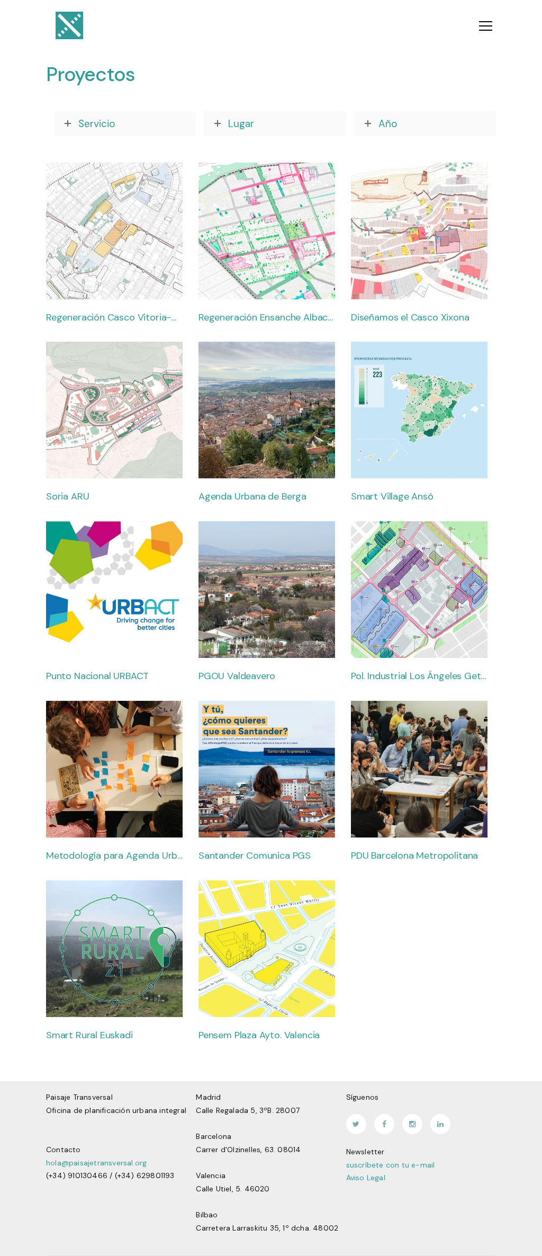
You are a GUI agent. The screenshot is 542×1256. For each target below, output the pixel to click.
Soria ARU (67, 497)
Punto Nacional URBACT (97, 676)
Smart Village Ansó (392, 497)
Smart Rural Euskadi (89, 1035)
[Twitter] (356, 1124)
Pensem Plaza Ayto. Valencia (259, 1035)
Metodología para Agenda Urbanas (114, 856)
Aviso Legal (365, 1177)
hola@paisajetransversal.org (96, 1163)
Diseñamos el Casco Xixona (410, 318)
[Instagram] (412, 1124)
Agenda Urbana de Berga (252, 497)
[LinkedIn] (440, 1124)
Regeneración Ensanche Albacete (266, 318)
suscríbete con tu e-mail (390, 1165)
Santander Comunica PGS (254, 856)
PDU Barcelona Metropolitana (414, 856)
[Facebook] (384, 1124)
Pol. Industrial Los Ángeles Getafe (419, 676)
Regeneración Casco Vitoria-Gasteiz (114, 318)
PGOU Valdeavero (236, 676)
